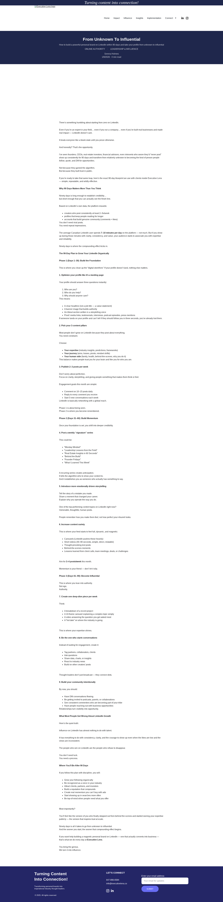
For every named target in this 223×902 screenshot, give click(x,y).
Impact (117, 18)
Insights (139, 18)
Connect (169, 18)
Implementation (154, 18)
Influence (128, 18)
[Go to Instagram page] (187, 18)
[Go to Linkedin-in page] (183, 18)
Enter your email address (152, 876)
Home (107, 18)
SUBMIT (150, 889)
